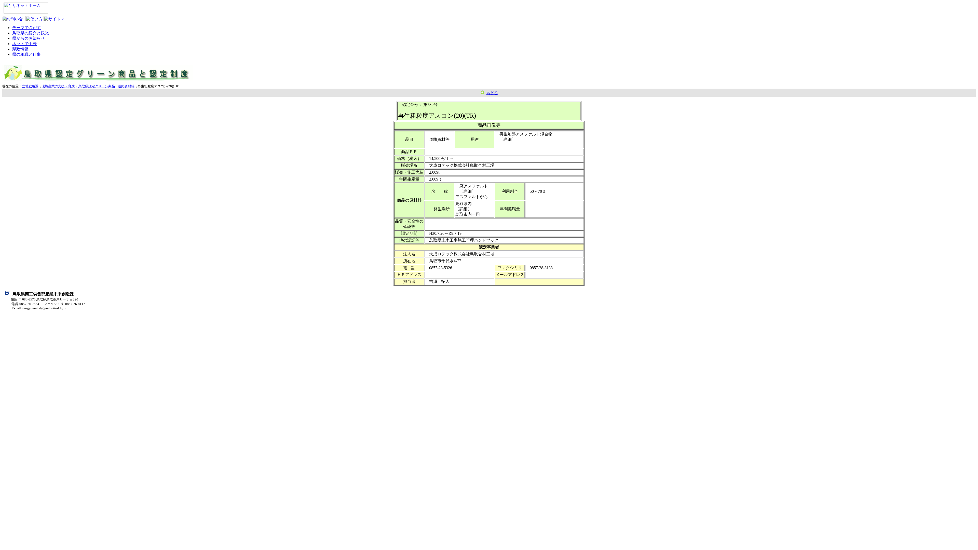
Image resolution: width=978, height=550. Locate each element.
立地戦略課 (30, 86)
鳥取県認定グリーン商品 (96, 86)
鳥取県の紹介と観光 (30, 33)
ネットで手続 (24, 44)
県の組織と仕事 (26, 54)
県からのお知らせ (28, 38)
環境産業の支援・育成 (58, 86)
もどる (492, 93)
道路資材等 (126, 86)
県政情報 (20, 49)
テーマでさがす (26, 27)
